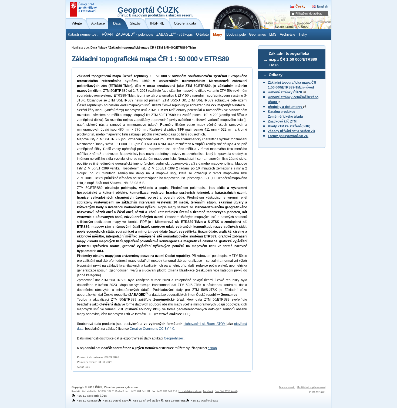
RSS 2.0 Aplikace (87, 400)
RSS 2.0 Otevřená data (204, 400)
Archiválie (287, 34)
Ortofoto (202, 34)
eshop (212, 348)
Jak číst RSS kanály (226, 391)
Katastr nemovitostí (83, 34)
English (322, 6)
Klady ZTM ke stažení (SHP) (289, 126)
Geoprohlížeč (174, 338)
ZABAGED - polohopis (134, 34)
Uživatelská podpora (190, 391)
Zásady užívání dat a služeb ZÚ (291, 131)
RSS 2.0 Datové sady (115, 400)
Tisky (302, 34)
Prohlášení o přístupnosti (311, 387)
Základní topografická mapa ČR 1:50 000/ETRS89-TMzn (293, 59)
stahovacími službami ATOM (205, 324)
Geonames (257, 34)
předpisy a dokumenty (285, 107)
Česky (300, 6)
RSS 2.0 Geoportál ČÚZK (92, 396)
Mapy (217, 34)
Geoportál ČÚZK (155, 11)
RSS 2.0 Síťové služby (146, 400)
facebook (208, 391)
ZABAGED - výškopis (174, 34)
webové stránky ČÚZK (285, 92)
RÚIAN (107, 34)
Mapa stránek (287, 387)
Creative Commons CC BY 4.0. (152, 329)
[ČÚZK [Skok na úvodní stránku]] (84, 9)
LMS (273, 34)
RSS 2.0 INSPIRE (175, 400)
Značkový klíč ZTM (282, 121)
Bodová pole (236, 34)
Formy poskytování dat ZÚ (288, 136)
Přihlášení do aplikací (309, 13)
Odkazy (275, 75)
